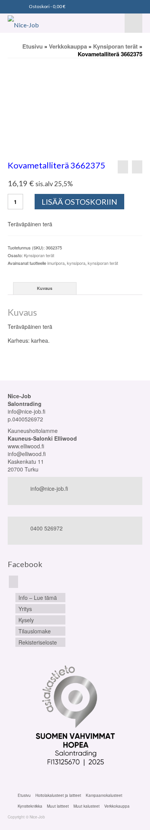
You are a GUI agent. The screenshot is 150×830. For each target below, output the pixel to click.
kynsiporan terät (103, 263)
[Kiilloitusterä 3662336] (137, 166)
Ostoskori (46, 6)
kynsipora (76, 263)
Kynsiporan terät (39, 255)
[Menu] (133, 23)
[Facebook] (13, 582)
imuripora (56, 263)
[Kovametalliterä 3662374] (123, 166)
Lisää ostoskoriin (79, 201)
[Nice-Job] (35, 23)
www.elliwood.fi (26, 446)
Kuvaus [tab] (44, 288)
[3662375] (75, 109)
